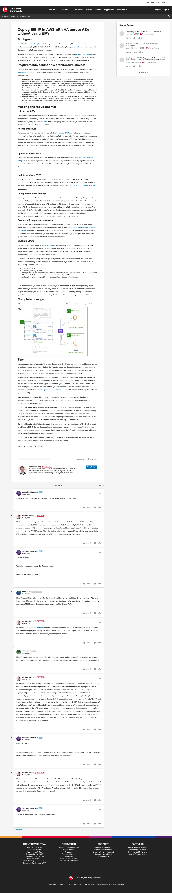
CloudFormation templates (31, 44)
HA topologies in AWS (85, 54)
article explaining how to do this (83, 185)
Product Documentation (69, 847)
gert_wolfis (129, 54)
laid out (32, 254)
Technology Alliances (137, 850)
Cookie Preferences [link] (118, 885)
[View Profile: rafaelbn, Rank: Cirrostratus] (18, 593)
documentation (77, 47)
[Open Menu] (168, 16)
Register (158, 10)
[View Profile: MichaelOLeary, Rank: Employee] (22, 470)
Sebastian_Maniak (29, 492)
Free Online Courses (68, 859)
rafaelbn (25, 592)
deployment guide (25, 72)
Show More (19, 829)
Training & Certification (68, 861)
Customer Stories (69, 854)
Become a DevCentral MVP (34, 863)
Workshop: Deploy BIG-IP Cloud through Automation (142, 50)
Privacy (67, 884)
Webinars (69, 856)
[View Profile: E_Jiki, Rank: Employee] (121, 68)
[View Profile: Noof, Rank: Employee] (121, 33)
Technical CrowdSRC (34, 854)
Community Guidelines (34, 856)
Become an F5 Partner (137, 852)
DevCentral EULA (34, 859)
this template (38, 627)
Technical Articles (24, 16)
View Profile (91, 467)
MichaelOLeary (35, 466)
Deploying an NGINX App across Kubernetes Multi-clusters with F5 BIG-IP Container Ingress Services (146, 67)
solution (47, 198)
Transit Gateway (47, 245)
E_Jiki (128, 70)
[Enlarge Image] (57, 332)
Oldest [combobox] (100, 485)
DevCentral (5, 16)
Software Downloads (103, 854)
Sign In (166, 10)
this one (44, 122)
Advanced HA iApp (63, 133)
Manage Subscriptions (103, 847)
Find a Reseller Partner (137, 847)
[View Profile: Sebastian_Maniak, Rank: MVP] (18, 493)
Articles (13, 16)
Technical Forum (34, 850)
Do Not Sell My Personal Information (97, 884)
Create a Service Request (103, 852)
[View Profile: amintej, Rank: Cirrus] (18, 652)
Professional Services (103, 850)
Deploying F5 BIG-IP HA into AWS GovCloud (143, 32)
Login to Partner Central (138, 854)
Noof (127, 34)
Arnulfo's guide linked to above (49, 390)
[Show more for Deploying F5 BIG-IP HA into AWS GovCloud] (138, 40)
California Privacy (77, 884)
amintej (24, 651)
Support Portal (103, 856)
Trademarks (52, 884)
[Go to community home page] (12, 10)
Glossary (68, 852)
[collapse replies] (11, 492)
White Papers (68, 850)
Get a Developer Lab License (34, 861)
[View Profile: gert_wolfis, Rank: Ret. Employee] (121, 51)
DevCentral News (34, 847)
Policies (60, 884)
